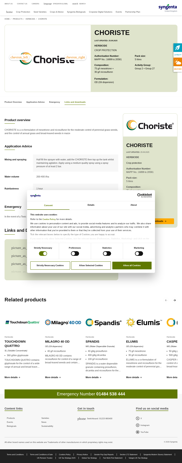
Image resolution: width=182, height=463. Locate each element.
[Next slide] (174, 300)
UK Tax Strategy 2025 (67, 458)
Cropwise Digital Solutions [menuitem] (100, 12)
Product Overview (13, 102)
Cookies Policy (65, 455)
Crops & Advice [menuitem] (57, 12)
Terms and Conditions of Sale (41, 455)
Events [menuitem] (119, 12)
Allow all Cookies (132, 265)
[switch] (75, 253)
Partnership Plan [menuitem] (132, 12)
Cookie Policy (49, 219)
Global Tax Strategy (89, 458)
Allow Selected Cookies (91, 265)
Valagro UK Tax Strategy (138, 458)
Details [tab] (91, 205)
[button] (12, 377)
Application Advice (35, 102)
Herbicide (30, 19)
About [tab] (134, 205)
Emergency (54, 102)
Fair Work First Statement (112, 458)
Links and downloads (75, 102)
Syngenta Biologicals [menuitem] (76, 12)
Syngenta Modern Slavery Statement (157, 455)
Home (7, 19)
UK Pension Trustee (44, 458)
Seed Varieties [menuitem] (40, 12)
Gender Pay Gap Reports (104, 455)
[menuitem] (9, 12)
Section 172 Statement (129, 455)
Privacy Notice (82, 455)
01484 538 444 (110, 394)
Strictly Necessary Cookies (50, 265)
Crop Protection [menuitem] (23, 12)
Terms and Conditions (15, 455)
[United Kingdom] (167, 7)
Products (17, 19)
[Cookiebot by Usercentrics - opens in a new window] (139, 195)
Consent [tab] (48, 205)
